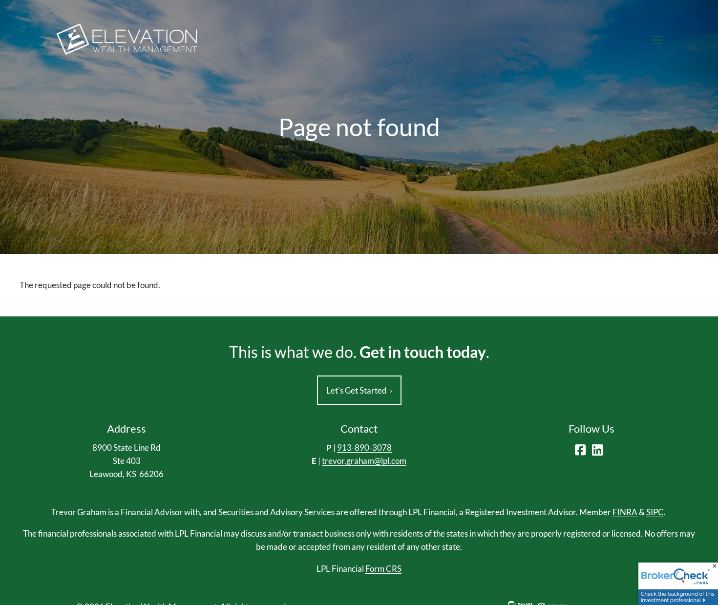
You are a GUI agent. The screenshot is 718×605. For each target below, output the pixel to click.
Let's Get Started (359, 390)
